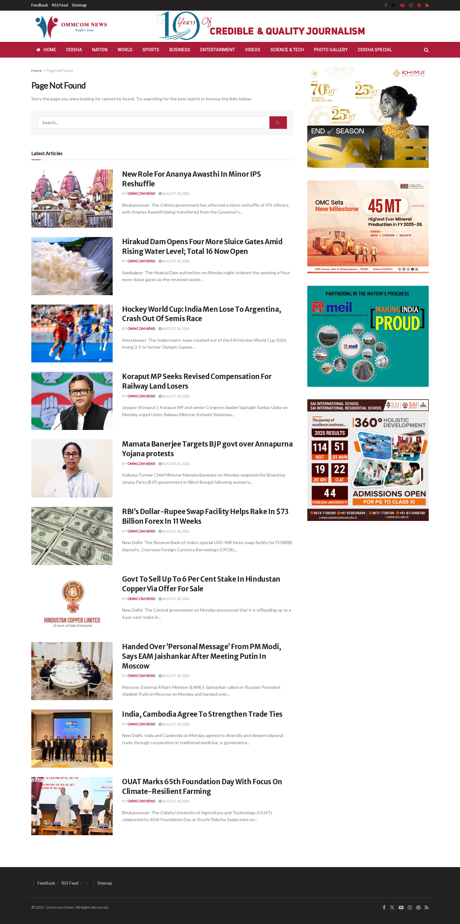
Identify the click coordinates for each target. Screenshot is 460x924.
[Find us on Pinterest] (419, 5)
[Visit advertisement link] (273, 26)
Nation (100, 49)
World (125, 49)
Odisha (74, 49)
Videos (252, 49)
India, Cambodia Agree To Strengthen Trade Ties (202, 714)
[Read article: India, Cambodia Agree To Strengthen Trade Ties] (72, 738)
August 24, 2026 (175, 193)
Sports (150, 49)
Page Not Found (59, 70)
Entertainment (217, 49)
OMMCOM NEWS (141, 193)
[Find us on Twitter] (393, 5)
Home (49, 49)
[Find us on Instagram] (411, 5)
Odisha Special (375, 49)
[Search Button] (426, 50)
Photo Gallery (331, 49)
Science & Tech (287, 49)
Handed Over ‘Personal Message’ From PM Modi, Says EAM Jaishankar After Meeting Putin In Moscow (201, 656)
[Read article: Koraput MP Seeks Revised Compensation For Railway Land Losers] (72, 401)
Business (179, 49)
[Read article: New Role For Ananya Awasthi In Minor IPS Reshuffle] (72, 198)
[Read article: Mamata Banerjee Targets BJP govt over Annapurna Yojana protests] (72, 468)
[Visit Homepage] (70, 26)
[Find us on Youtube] (402, 5)
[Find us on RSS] (427, 5)
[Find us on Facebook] (386, 5)
